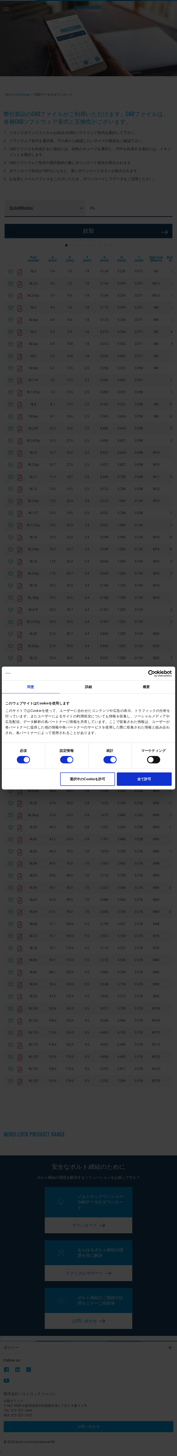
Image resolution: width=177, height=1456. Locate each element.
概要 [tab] (146, 687)
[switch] (66, 759)
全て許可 (144, 779)
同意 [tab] (30, 687)
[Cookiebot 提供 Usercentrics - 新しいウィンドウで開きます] (151, 673)
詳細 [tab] (88, 687)
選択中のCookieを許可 (87, 779)
